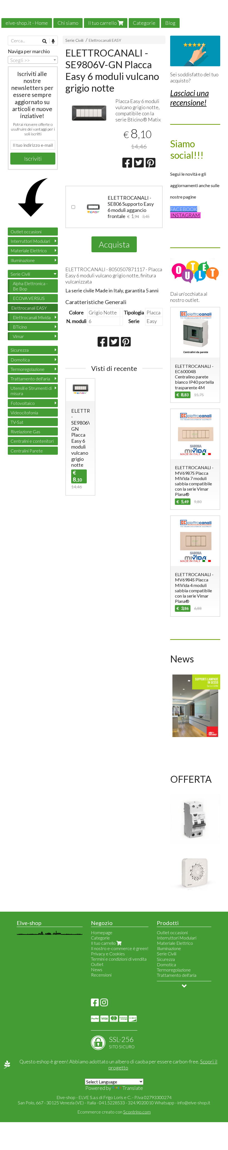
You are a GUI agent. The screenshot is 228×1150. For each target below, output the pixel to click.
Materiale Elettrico (29, 250)
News (96, 969)
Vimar (18, 336)
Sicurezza (20, 350)
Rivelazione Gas (25, 431)
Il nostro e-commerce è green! (119, 948)
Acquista (114, 244)
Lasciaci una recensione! (189, 97)
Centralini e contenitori (32, 441)
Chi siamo (68, 23)
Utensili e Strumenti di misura (31, 390)
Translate (132, 1088)
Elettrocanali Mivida (32, 317)
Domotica (20, 359)
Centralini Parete (27, 450)
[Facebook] (95, 1004)
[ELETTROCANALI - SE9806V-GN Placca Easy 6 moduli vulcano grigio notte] (89, 117)
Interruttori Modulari (30, 241)
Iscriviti (33, 158)
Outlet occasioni (26, 231)
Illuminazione (23, 260)
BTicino (20, 326)
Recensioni (101, 974)
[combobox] (33, 60)
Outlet (97, 964)
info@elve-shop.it (193, 1102)
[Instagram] (104, 1004)
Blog (170, 23)
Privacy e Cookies (108, 953)
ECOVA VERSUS (29, 298)
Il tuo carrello (103, 23)
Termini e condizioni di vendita (119, 958)
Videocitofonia (24, 412)
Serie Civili (74, 40)
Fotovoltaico (23, 403)
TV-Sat (17, 422)
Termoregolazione (27, 369)
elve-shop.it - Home (27, 23)
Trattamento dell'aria (30, 378)
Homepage (101, 932)
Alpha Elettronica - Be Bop (30, 286)
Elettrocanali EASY (105, 40)
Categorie (144, 23)
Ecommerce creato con (114, 1111)
